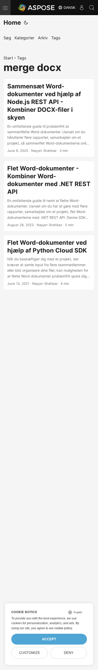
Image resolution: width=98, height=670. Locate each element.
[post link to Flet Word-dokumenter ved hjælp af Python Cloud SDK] (49, 262)
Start (8, 57)
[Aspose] (37, 7)
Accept (49, 639)
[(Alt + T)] (26, 22)
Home (12, 22)
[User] (82, 7)
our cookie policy (60, 628)
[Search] (91, 7)
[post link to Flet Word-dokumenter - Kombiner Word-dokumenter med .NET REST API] (49, 196)
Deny (68, 653)
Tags (21, 57)
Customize (29, 653)
